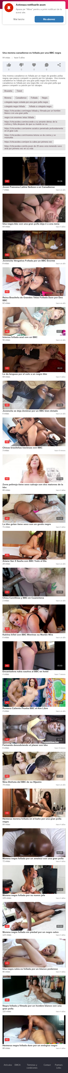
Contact (47, 1065)
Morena (7, 98)
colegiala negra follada (14, 106)
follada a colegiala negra (40, 106)
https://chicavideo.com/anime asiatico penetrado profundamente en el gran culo (33, 129)
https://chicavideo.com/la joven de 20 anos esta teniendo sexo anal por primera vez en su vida (33, 147)
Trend (19, 91)
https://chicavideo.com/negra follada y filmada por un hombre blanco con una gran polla (32, 112)
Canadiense (21, 98)
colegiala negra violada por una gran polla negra (26, 102)
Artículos (8, 1065)
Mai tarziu (18, 19)
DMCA (18, 1065)
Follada (34, 98)
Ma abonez (49, 19)
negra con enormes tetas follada (19, 117)
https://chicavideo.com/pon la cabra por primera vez (28, 142)
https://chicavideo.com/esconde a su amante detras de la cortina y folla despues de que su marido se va (30, 123)
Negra (44, 98)
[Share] (59, 64)
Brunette (8, 91)
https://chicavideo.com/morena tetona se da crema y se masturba (30, 136)
